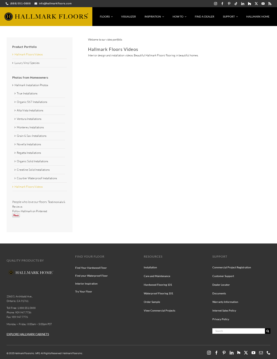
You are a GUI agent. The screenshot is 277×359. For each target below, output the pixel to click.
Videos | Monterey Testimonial (225, 69)
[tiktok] (235, 3)
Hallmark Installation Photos (31, 85)
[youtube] (263, 3)
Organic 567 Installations (32, 102)
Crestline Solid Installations (33, 169)
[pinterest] (229, 3)
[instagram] (215, 3)
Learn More (204, 104)
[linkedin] (242, 3)
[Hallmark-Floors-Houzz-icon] (249, 3)
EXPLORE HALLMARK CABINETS (28, 334)
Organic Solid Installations (32, 161)
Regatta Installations (29, 153)
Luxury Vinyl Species (27, 63)
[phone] (268, 353)
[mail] (261, 353)
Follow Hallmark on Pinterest (29, 211)
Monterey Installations (30, 127)
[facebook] (222, 3)
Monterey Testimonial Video (214, 65)
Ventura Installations (29, 119)
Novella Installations (29, 144)
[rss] (269, 3)
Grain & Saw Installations (31, 136)
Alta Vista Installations (30, 110)
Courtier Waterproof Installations (37, 178)
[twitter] (256, 3)
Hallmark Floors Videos (29, 54)
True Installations (27, 93)
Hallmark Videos (199, 69)
